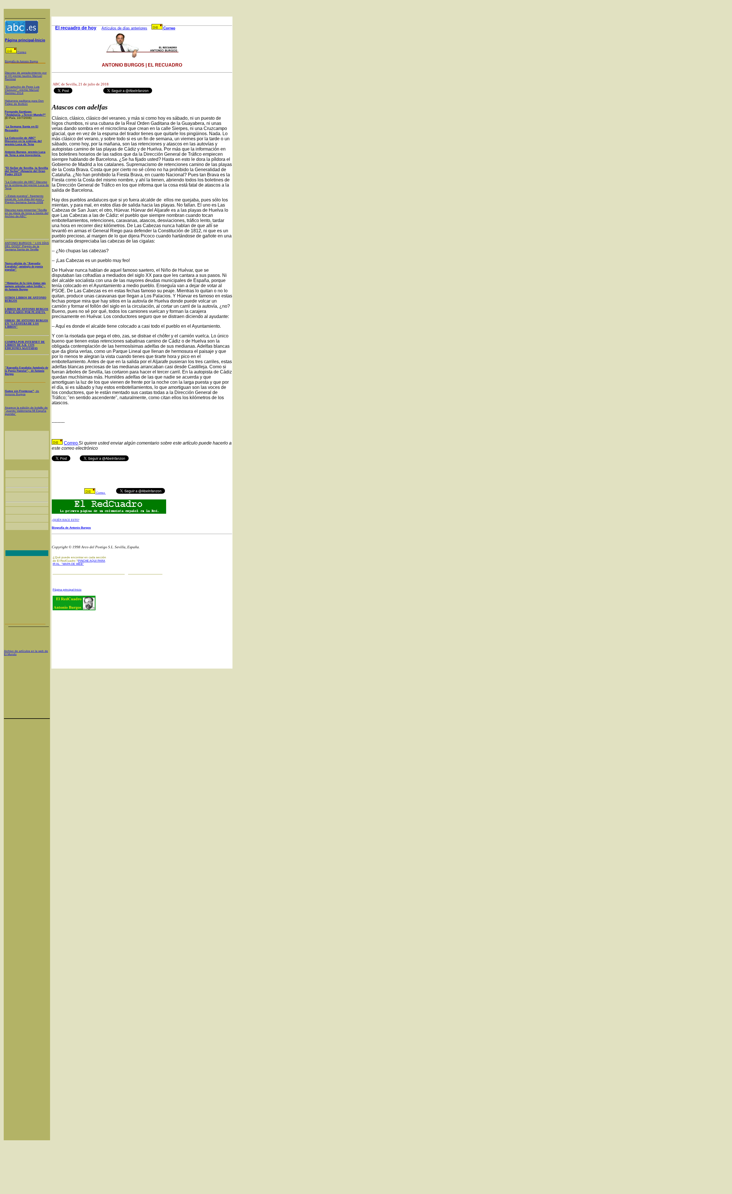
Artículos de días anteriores (124, 28)
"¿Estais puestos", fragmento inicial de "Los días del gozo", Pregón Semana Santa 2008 (24, 199)
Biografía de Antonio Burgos (71, 527)
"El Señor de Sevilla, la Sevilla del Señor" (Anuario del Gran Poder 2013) (26, 171)
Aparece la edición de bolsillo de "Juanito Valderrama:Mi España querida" (26, 410)
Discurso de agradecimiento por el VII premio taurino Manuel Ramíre (26, 76)
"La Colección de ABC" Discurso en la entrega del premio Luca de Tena (27, 185)
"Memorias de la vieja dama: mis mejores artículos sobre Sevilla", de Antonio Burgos (25, 286)
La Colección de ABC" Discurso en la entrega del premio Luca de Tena (23, 141)
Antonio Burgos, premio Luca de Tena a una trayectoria (25, 153)
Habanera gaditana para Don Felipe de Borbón (24, 102)
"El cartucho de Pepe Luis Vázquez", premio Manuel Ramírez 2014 (22, 90)
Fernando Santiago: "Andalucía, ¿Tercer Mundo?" (25, 113)
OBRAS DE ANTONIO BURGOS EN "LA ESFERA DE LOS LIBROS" (26, 323)
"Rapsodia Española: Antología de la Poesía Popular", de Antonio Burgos (26, 370)
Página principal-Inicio (25, 40)
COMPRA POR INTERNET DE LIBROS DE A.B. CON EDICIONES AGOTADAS (25, 345)
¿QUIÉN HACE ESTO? (65, 519)
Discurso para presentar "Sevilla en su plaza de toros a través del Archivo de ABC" (26, 213)
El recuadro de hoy (75, 27)
